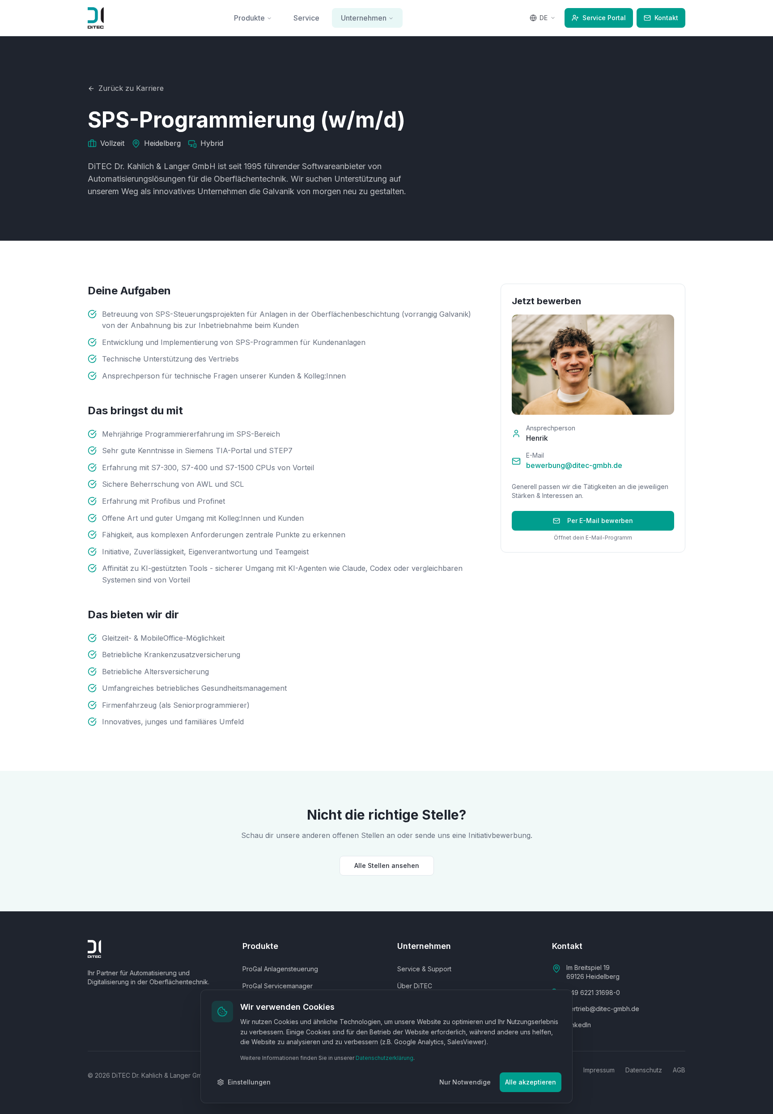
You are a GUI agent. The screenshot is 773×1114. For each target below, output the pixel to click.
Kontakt (666, 17)
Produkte (249, 17)
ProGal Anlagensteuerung (280, 969)
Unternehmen (363, 17)
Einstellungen (249, 1082)
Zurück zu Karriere (131, 88)
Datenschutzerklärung (384, 1057)
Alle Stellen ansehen (386, 865)
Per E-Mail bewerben (600, 520)
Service (306, 17)
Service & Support (424, 969)
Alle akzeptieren (530, 1082)
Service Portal (604, 17)
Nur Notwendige (465, 1082)
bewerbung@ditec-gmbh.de (574, 465)
